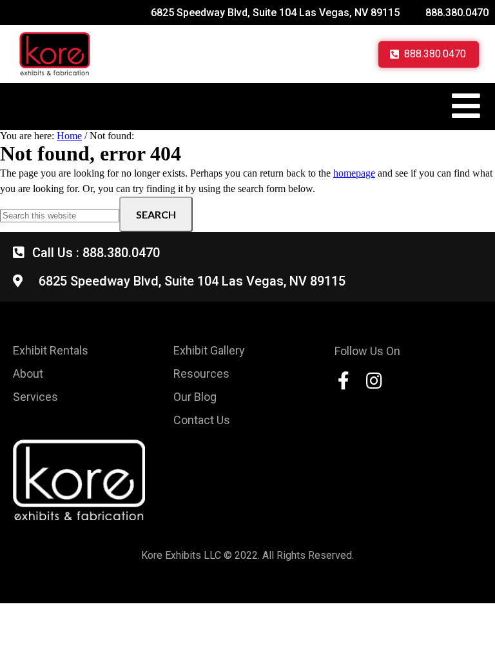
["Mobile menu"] (466, 106)
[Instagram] (374, 381)
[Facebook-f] (344, 381)
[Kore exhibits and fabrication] (55, 54)
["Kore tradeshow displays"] (79, 480)
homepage (354, 173)
